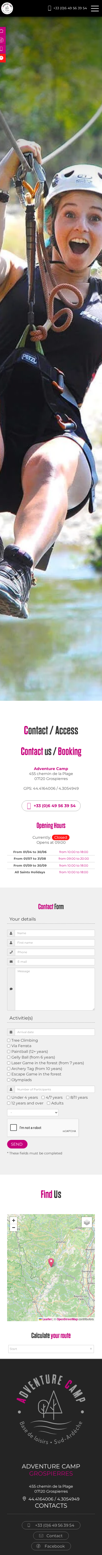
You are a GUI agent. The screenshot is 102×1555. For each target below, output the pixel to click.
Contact (54, 1535)
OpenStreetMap (67, 1319)
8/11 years (79, 1097)
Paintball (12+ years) (29, 1051)
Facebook (55, 1546)
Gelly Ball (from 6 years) (33, 1057)
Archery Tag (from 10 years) (36, 1068)
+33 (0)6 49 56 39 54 (70, 8)
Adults (57, 1103)
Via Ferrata (21, 1046)
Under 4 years (24, 1097)
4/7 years (54, 1097)
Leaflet (47, 1319)
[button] (51, 1263)
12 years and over (27, 1103)
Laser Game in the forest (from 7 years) (47, 1063)
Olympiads (21, 1080)
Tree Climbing (24, 1040)
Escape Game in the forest (36, 1074)
